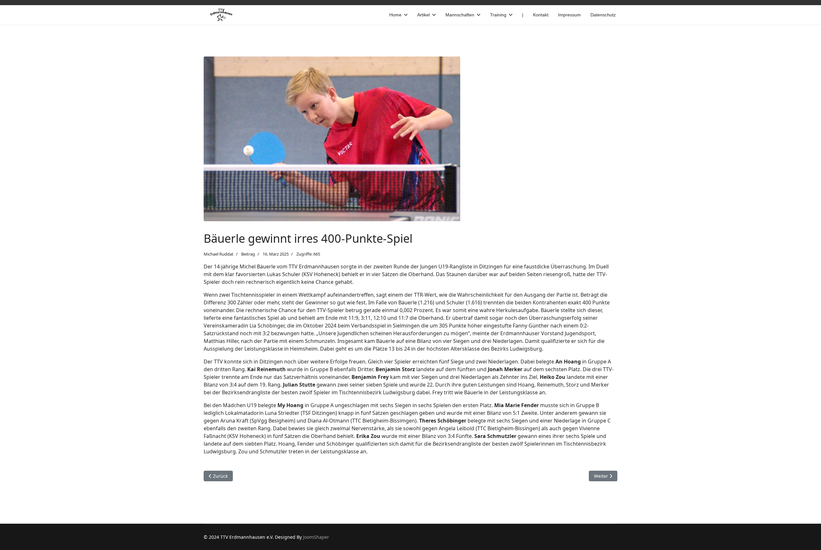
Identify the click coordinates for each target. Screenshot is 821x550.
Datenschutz (603, 14)
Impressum (569, 14)
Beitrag (248, 254)
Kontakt (540, 14)
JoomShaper (316, 537)
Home (395, 14)
